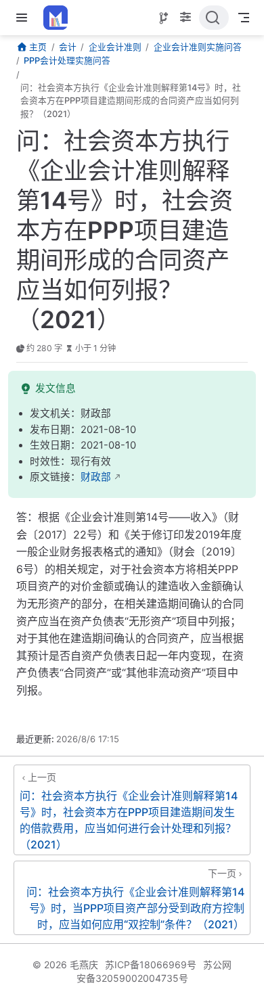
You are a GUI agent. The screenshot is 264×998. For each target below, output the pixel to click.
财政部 (96, 477)
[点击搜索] (214, 17)
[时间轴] (164, 18)
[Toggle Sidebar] (24, 17)
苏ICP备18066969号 (150, 964)
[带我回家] (59, 17)
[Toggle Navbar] (243, 17)
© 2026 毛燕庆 (65, 964)
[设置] (185, 18)
